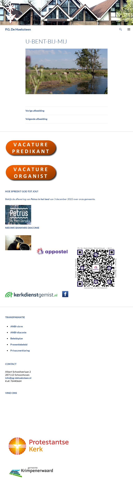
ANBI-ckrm (16, 326)
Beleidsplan (16, 338)
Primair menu (129, 29)
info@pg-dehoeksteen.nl (18, 377)
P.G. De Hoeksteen (18, 29)
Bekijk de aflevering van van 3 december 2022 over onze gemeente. (50, 199)
